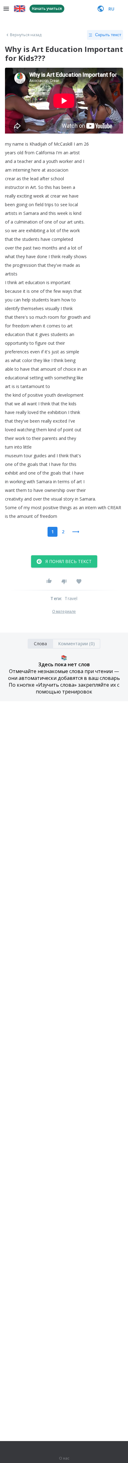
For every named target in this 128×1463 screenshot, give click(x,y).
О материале (64, 611)
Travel (71, 598)
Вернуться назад (26, 35)
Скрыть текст (108, 34)
